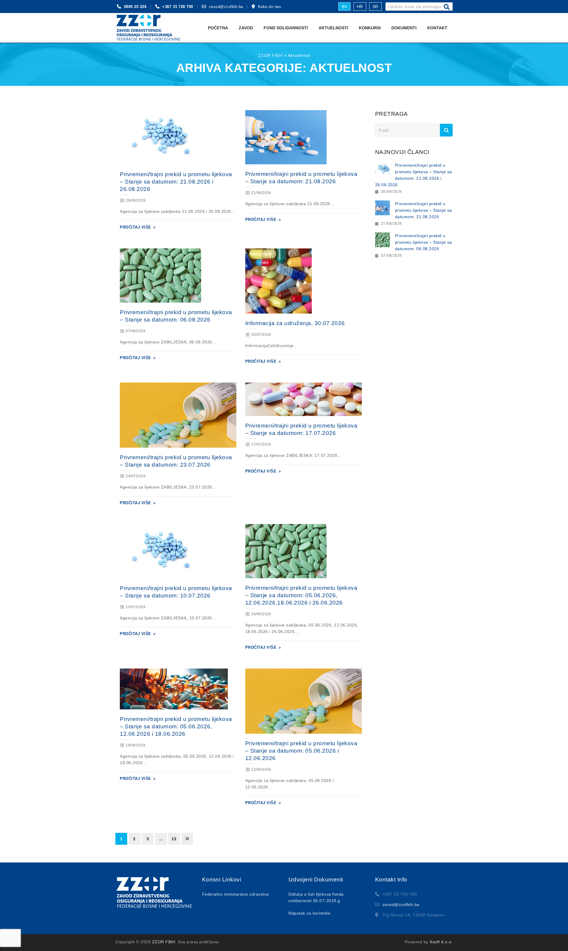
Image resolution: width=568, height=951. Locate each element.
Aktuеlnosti (333, 27)
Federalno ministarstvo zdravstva (235, 894)
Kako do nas (269, 6)
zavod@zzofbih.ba (226, 6)
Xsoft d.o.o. (441, 941)
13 (174, 838)
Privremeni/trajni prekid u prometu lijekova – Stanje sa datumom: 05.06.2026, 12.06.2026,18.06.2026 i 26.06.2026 (301, 595)
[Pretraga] (447, 7)
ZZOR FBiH (163, 941)
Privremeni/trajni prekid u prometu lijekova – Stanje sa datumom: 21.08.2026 (423, 210)
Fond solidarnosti (286, 27)
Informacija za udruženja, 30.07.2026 (295, 323)
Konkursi (370, 27)
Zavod (246, 27)
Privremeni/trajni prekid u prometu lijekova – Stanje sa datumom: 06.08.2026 (423, 242)
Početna (218, 27)
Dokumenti (404, 27)
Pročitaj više (135, 227)
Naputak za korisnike (309, 913)
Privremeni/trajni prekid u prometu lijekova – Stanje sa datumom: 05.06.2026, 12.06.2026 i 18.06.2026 (176, 726)
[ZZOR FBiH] (148, 28)
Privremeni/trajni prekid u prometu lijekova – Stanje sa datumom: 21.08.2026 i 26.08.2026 (176, 181)
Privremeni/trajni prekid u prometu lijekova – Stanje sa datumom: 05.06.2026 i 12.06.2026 (301, 750)
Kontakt (437, 27)
